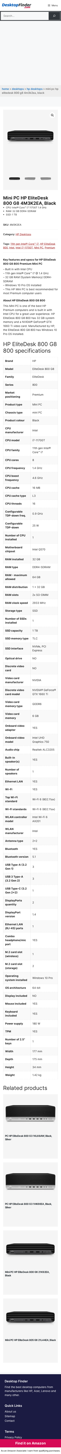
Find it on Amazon (30, 1443)
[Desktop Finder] (17, 5)
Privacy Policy (13, 1437)
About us (10, 1411)
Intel (11, 247)
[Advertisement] (30, 53)
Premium (50, 247)
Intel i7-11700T (24, 247)
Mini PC (38, 247)
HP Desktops (35, 88)
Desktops (18, 88)
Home (5, 88)
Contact (10, 1420)
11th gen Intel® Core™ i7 (24, 243)
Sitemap (10, 1416)
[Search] (54, 16)
